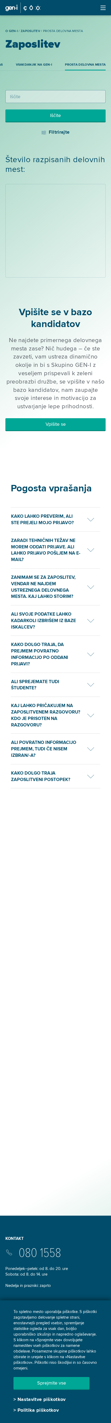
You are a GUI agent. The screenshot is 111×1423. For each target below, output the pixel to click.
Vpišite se (56, 424)
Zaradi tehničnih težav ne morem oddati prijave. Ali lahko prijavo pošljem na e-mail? (45, 550)
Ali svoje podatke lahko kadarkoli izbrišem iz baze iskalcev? (43, 620)
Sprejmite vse (51, 1383)
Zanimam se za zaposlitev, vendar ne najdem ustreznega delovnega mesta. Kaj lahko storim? (43, 586)
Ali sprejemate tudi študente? (35, 685)
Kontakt (14, 1238)
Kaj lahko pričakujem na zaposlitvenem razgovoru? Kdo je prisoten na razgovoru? (45, 715)
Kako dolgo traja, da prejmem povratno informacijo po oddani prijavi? (39, 654)
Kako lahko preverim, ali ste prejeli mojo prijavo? (42, 519)
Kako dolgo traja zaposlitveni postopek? (40, 776)
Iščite (55, 115)
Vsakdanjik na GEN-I (34, 65)
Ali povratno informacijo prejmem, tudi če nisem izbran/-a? (43, 749)
